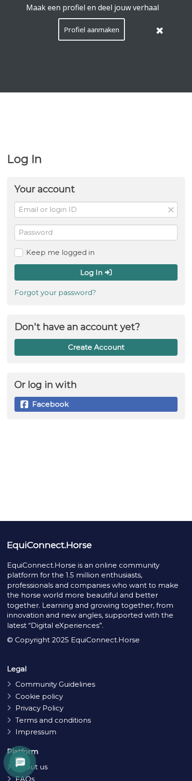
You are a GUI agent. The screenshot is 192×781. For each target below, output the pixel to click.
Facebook (50, 404)
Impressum (35, 731)
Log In (92, 272)
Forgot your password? (55, 292)
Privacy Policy (39, 708)
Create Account (96, 347)
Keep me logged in (60, 252)
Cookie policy (39, 696)
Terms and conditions (53, 720)
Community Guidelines (55, 684)
